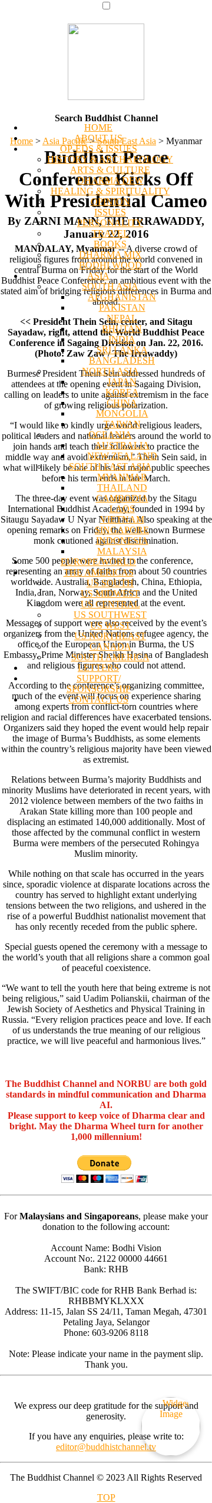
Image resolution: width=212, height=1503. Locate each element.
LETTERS (98, 668)
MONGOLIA (122, 413)
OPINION (110, 202)
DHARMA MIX (110, 255)
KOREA (122, 392)
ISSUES (110, 212)
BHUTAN (122, 329)
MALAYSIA (122, 551)
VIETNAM (122, 519)
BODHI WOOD (110, 265)
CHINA (122, 403)
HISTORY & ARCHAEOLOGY (110, 159)
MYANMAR (122, 477)
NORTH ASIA (110, 371)
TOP (106, 1497)
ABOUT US (98, 138)
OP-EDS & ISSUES (98, 149)
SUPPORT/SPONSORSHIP (99, 683)
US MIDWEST (110, 593)
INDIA (121, 339)
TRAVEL (110, 233)
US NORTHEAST (110, 636)
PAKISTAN (122, 307)
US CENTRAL (110, 604)
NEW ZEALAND (122, 456)
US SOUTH (110, 583)
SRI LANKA (122, 350)
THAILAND (122, 488)
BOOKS (110, 244)
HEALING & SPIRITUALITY (110, 191)
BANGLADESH (122, 360)
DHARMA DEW (110, 180)
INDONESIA (122, 541)
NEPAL (122, 318)
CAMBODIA (122, 498)
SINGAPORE (122, 530)
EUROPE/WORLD (98, 562)
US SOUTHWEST (110, 615)
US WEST (110, 625)
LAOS (122, 509)
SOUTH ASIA (110, 286)
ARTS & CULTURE (110, 170)
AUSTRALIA (122, 445)
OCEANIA (110, 435)
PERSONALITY (110, 223)
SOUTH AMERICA (110, 657)
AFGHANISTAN (122, 297)
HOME (98, 127)
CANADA (110, 646)
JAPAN (122, 382)
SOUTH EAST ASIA (110, 466)
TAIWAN (122, 424)
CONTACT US (98, 699)
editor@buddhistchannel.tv (106, 1447)
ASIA (98, 276)
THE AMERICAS (99, 572)
